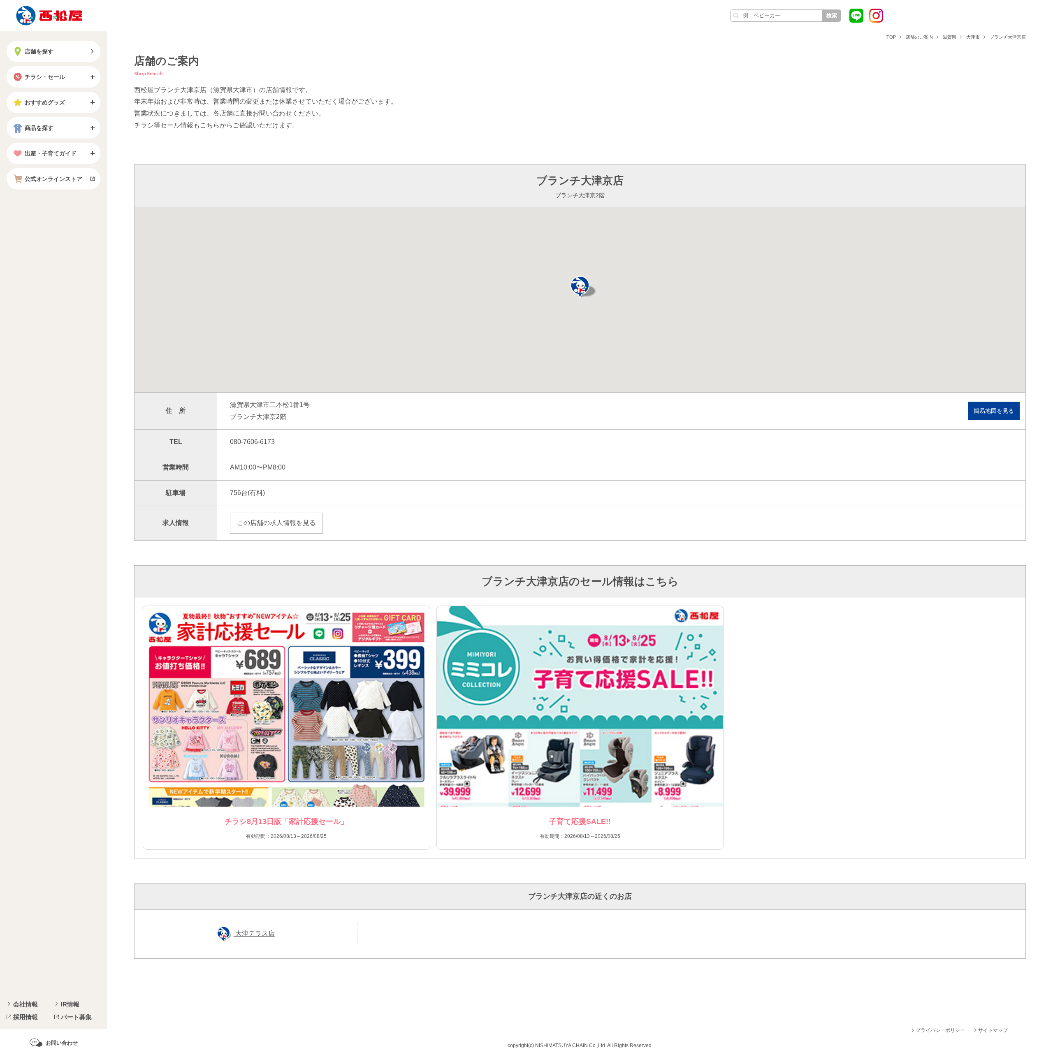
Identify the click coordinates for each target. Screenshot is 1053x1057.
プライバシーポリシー (940, 1030)
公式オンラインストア (53, 179)
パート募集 (76, 1016)
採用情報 (25, 1016)
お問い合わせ (62, 1043)
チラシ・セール (45, 77)
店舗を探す (39, 51)
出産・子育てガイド (51, 153)
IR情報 (70, 1004)
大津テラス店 (254, 933)
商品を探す (39, 128)
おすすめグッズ (45, 102)
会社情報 (25, 1004)
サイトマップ (993, 1030)
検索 (831, 15)
